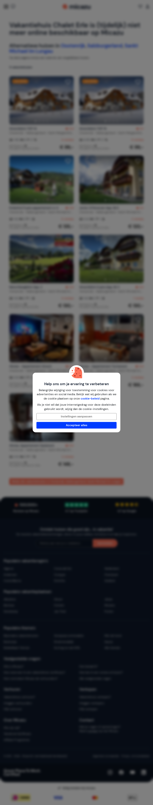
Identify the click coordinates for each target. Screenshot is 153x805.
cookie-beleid (90, 398)
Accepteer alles (76, 425)
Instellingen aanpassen (76, 416)
